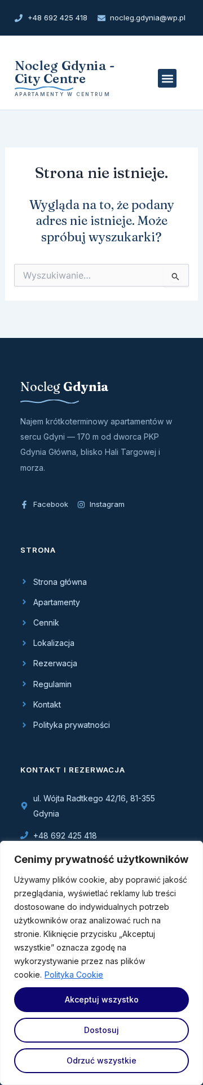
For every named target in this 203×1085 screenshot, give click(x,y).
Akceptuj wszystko (102, 999)
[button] (167, 78)
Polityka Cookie (74, 974)
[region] (101, 963)
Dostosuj (101, 1030)
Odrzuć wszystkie (101, 1060)
